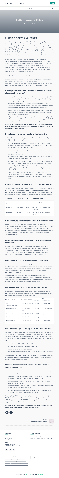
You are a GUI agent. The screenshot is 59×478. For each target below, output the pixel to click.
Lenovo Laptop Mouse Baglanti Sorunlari (15, 459)
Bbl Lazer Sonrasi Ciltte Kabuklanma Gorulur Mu (16, 465)
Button (53, 3)
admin (26, 23)
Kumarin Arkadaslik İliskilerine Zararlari (14, 457)
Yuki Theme (28, 474)
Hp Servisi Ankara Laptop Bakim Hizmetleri (15, 461)
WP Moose (40, 474)
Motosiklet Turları (14, 3)
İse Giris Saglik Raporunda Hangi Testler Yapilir (16, 463)
